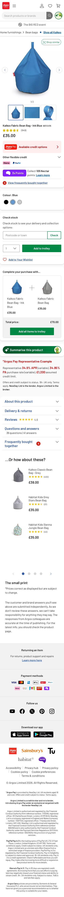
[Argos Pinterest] (42, 711)
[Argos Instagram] (52, 711)
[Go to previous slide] (5, 70)
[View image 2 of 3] (32, 112)
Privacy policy (50, 767)
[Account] (42, 6)
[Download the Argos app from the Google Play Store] (43, 736)
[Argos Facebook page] (22, 711)
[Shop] (14, 6)
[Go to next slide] (59, 70)
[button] (51, 42)
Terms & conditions (33, 775)
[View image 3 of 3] (48, 112)
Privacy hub (31, 767)
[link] (32, 182)
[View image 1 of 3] (15, 112)
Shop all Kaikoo (52, 32)
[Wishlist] (50, 6)
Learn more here (32, 660)
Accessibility (13, 767)
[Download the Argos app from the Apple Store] (21, 736)
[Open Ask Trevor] (58, 15)
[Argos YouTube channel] (12, 711)
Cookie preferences (43, 771)
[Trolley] (58, 6)
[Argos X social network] (32, 711)
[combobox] (24, 15)
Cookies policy (19, 771)
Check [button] (54, 235)
